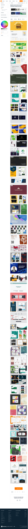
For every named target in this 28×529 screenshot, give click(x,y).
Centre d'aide (17, 512)
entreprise (23, 19)
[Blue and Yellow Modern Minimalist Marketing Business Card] (13, 171)
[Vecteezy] (1, 1)
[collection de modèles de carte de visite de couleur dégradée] (15, 351)
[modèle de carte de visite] (18, 46)
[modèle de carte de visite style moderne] (14, 199)
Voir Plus (23, 13)
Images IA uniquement (4, 9)
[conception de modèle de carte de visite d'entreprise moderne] (21, 434)
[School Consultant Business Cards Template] (18, 219)
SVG (12, 19)
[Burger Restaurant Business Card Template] (18, 25)
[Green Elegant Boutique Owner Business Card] (18, 79)
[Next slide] (26, 19)
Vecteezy (2, 513)
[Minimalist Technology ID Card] (18, 268)
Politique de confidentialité (24, 526)
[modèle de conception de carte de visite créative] (14, 389)
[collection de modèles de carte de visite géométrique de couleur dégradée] (22, 410)
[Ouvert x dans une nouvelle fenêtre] (13, 526)
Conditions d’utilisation (24, 526)
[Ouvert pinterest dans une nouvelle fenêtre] (11, 526)
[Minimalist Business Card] (18, 35)
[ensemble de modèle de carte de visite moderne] (14, 107)
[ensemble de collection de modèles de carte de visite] (23, 107)
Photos (20, 19)
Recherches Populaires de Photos (10, 519)
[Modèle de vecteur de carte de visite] (13, 434)
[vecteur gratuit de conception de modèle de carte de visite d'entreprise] (13, 342)
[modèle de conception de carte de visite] (23, 88)
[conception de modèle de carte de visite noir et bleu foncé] (18, 117)
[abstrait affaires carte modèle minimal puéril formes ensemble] (15, 399)
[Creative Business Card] (18, 69)
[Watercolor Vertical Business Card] (24, 399)
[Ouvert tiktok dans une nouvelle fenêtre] (12, 526)
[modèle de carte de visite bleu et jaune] (18, 129)
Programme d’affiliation (9, 515)
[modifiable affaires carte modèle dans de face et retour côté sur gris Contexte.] (15, 209)
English (25, 512)
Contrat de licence (9, 512)
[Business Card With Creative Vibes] (18, 239)
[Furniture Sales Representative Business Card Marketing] (24, 257)
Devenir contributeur (17, 515)
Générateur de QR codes (2, 522)
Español (25, 513)
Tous (2, 8)
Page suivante (19, 488)
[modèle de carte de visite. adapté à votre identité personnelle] (13, 138)
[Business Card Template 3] (18, 189)
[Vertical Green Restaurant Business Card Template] (24, 209)
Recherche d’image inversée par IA (3, 519)
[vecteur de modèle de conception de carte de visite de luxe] (14, 440)
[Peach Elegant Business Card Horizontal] (22, 458)
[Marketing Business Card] (22, 61)
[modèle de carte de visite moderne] (13, 327)
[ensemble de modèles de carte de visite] (14, 370)
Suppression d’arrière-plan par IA (3, 521)
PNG (16, 19)
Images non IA (3, 10)
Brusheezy (2, 512)
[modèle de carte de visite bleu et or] (13, 54)
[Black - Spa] (18, 161)
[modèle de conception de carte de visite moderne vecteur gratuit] (22, 306)
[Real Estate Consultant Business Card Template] (24, 351)
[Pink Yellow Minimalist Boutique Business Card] (13, 410)
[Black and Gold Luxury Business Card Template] (22, 138)
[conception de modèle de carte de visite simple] (14, 334)
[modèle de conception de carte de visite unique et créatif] (23, 334)
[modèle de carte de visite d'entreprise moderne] (15, 98)
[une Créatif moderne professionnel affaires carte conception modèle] (15, 450)
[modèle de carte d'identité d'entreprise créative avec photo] (14, 88)
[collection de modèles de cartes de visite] (22, 199)
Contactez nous (17, 513)
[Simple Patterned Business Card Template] (18, 287)
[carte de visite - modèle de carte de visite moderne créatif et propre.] (13, 61)
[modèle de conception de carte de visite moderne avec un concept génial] (23, 440)
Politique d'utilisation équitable (23, 527)
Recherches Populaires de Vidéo (10, 521)
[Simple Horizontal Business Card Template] (21, 144)
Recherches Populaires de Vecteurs (10, 517)
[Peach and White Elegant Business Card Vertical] (24, 450)
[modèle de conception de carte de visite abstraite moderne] (22, 171)
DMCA (9, 513)
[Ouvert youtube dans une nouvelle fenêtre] (14, 526)
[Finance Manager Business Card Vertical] (13, 306)
